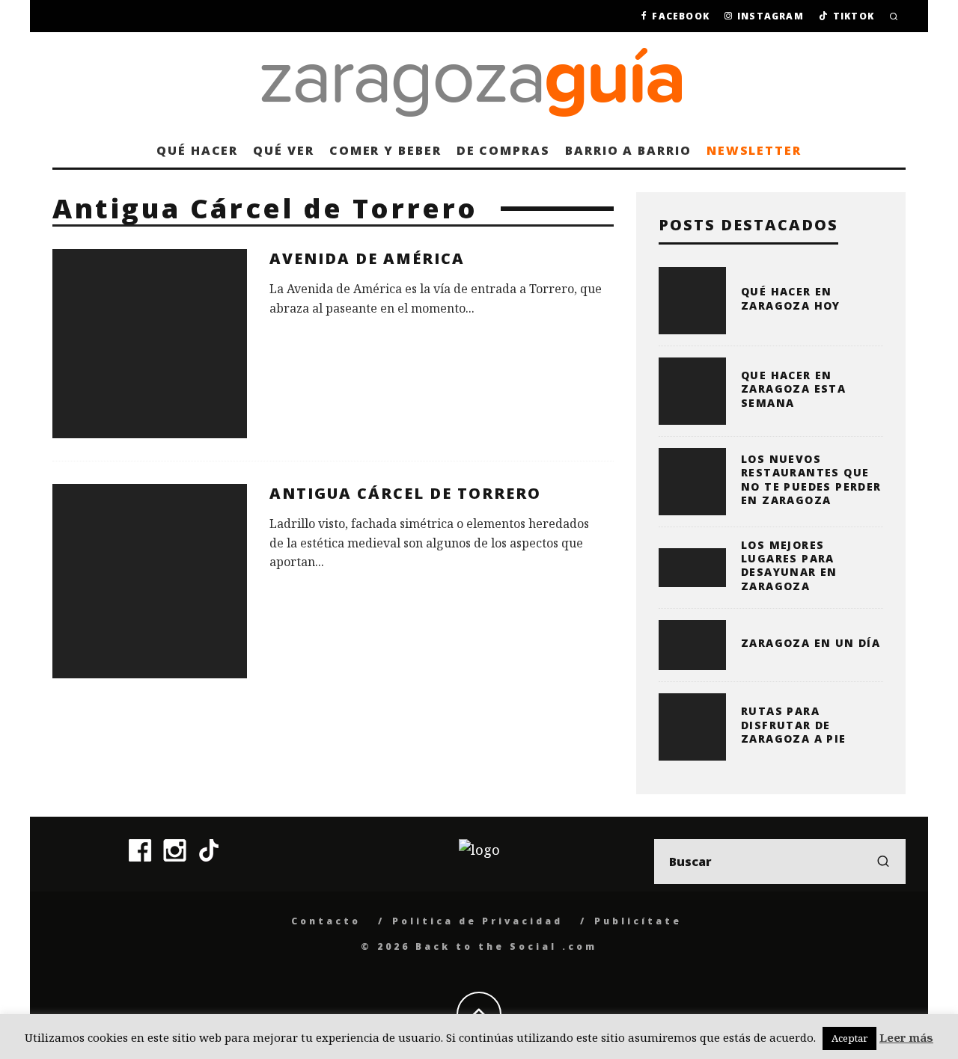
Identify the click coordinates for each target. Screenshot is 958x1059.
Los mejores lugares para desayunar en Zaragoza (789, 565)
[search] (883, 861)
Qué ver (283, 150)
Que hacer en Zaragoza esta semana (793, 388)
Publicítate (638, 921)
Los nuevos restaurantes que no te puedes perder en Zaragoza (811, 479)
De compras (503, 150)
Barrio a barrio (628, 150)
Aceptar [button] (849, 1038)
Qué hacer (197, 150)
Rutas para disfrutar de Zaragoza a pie (793, 724)
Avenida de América (367, 258)
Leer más (906, 1037)
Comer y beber (385, 150)
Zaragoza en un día (810, 643)
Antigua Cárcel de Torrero (405, 493)
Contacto (326, 921)
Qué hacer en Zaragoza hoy (790, 298)
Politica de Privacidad (477, 921)
